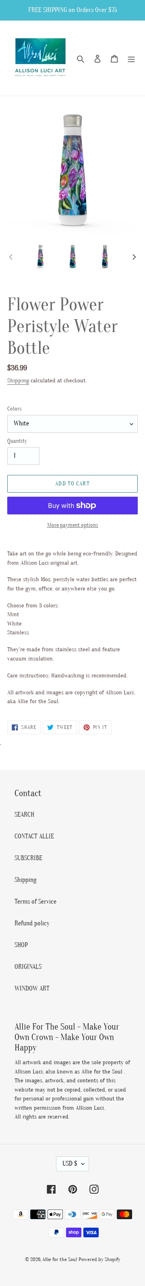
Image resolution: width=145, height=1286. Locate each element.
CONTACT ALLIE (34, 836)
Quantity (17, 441)
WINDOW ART (32, 988)
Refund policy (32, 923)
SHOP (21, 945)
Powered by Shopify (99, 1259)
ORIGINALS (27, 966)
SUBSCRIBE (28, 858)
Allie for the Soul (59, 1259)
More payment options (72, 525)
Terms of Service (35, 901)
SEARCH (24, 814)
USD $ (69, 1163)
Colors (14, 408)
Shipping (18, 380)
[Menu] (131, 58)
